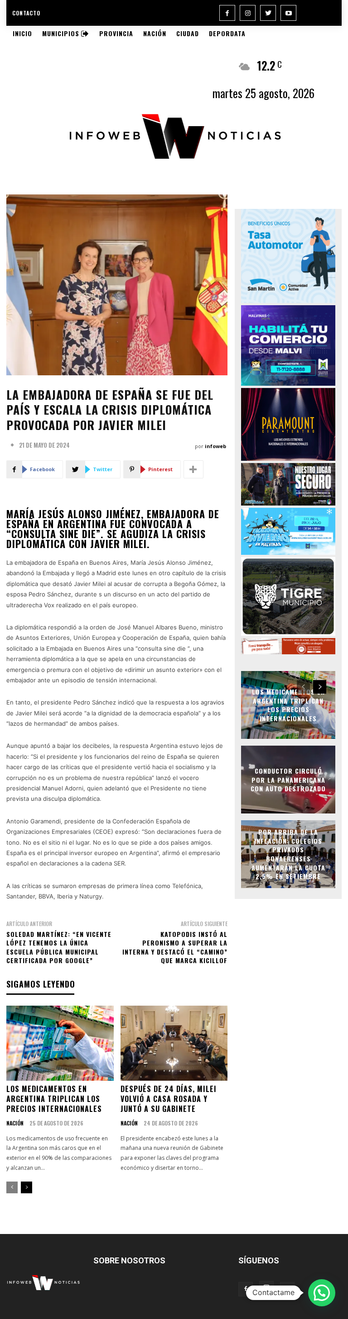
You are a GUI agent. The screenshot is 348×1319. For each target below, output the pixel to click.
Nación (15, 1123)
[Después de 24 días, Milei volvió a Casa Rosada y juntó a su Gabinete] (174, 1043)
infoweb (215, 446)
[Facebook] (227, 13)
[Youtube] (288, 13)
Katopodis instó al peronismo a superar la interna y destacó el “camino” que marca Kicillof (174, 947)
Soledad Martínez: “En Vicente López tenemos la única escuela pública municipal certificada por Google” (58, 947)
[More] (193, 469)
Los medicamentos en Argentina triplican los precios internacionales (54, 1099)
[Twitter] (268, 13)
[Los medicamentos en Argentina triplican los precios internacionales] (60, 1043)
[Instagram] (248, 13)
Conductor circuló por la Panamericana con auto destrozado (288, 779)
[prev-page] (12, 1187)
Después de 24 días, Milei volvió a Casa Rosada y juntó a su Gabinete (169, 1099)
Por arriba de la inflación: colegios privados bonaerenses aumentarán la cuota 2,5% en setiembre (288, 854)
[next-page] (26, 1187)
